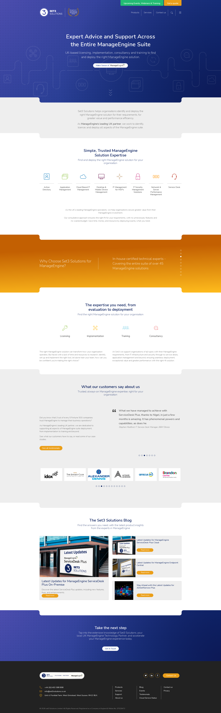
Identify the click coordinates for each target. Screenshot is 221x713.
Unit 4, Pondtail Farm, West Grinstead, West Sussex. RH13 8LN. (71, 695)
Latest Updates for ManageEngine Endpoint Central (157, 564)
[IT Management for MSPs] (119, 178)
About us (119, 698)
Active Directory (47, 188)
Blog (141, 687)
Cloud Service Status (148, 698)
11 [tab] (122, 486)
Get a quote (172, 3)
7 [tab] (180, 268)
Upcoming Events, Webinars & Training (142, 3)
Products (135, 12)
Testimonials (144, 694)
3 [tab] (180, 256)
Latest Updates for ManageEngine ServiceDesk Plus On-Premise (73, 583)
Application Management (65, 188)
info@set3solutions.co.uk (55, 691)
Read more (50, 595)
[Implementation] (95, 330)
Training (125, 336)
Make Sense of (102, 65)
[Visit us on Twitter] (146, 675)
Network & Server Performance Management (156, 191)
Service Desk (174, 187)
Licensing (65, 336)
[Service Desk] (174, 178)
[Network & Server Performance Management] (156, 178)
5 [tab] (180, 262)
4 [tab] (180, 259)
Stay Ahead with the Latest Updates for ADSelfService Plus (155, 586)
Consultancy (156, 336)
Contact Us (171, 675)
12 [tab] (124, 486)
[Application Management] (65, 178)
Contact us (161, 12)
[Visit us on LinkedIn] (152, 675)
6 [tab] (180, 265)
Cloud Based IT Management (83, 188)
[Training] (125, 330)
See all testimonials (51, 448)
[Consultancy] (156, 330)
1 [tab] (180, 250)
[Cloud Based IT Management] (83, 178)
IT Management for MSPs (120, 188)
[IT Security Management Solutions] (138, 178)
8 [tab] (180, 272)
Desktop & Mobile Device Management (101, 189)
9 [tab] (180, 275)
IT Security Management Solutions (138, 189)
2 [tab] (180, 253)
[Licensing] (65, 330)
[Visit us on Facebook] (157, 675)
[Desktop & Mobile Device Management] (101, 178)
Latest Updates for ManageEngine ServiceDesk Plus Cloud (153, 541)
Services (148, 12)
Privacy (167, 690)
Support (118, 694)
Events (142, 690)
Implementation (95, 336)
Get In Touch (110, 648)
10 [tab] (119, 486)
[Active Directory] (47, 178)
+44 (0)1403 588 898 (54, 687)
